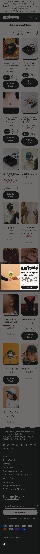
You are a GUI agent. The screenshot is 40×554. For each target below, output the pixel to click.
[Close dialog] (37, 266)
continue (29, 287)
